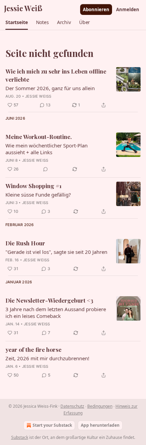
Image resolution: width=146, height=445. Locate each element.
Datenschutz (72, 406)
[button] (16, 22)
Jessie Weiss (38, 96)
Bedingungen (99, 406)
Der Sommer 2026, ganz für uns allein (50, 88)
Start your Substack (52, 425)
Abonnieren (96, 9)
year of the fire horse (33, 349)
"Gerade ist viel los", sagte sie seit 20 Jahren (56, 251)
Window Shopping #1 (33, 185)
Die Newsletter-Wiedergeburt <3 (49, 300)
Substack (19, 437)
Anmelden (127, 9)
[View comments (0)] (45, 169)
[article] (73, 88)
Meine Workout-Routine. (38, 136)
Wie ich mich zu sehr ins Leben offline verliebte (55, 75)
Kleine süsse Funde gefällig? (38, 194)
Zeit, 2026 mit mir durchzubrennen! (47, 358)
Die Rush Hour (25, 243)
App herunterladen (100, 425)
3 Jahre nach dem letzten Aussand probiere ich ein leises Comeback (55, 312)
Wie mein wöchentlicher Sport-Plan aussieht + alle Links (46, 149)
